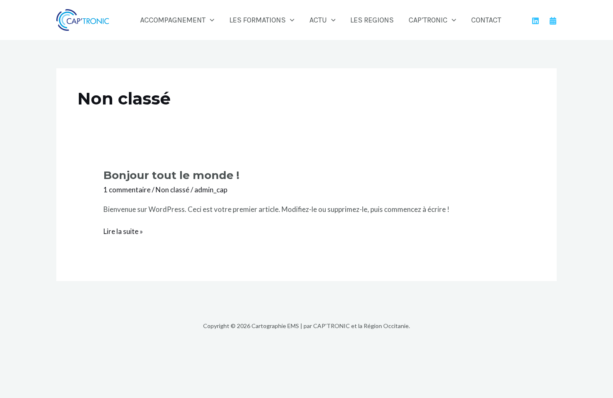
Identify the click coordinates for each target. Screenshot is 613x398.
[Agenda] (553, 21)
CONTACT (486, 20)
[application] (210, 20)
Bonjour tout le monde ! (171, 175)
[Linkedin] (535, 21)
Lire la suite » (123, 231)
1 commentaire (127, 189)
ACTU (318, 20)
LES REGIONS (372, 20)
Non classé (172, 189)
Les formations (257, 20)
